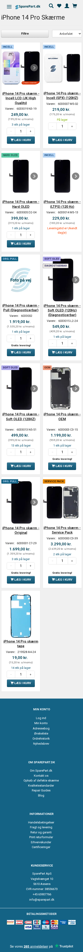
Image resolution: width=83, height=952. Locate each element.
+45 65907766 (42, 894)
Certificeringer (41, 847)
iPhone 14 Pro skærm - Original (20, 530)
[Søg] (51, 5)
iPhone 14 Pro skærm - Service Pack (62, 530)
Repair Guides (41, 790)
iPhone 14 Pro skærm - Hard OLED (20, 204)
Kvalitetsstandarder (41, 785)
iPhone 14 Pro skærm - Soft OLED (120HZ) (20, 416)
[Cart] (74, 5)
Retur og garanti (41, 832)
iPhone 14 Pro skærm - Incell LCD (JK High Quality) (20, 98)
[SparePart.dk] (31, 7)
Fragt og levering (41, 827)
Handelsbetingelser (41, 822)
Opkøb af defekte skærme (41, 780)
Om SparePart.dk (41, 770)
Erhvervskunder (41, 842)
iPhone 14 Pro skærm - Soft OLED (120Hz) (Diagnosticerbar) (62, 310)
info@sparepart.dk (41, 899)
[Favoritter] (59, 5)
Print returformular (41, 837)
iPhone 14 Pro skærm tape (20, 644)
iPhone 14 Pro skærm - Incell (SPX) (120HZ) (62, 95)
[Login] (67, 5)
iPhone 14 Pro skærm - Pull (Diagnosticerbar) (20, 308)
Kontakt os (41, 775)
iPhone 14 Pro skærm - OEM (62, 416)
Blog (41, 795)
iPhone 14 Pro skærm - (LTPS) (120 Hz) (62, 204)
